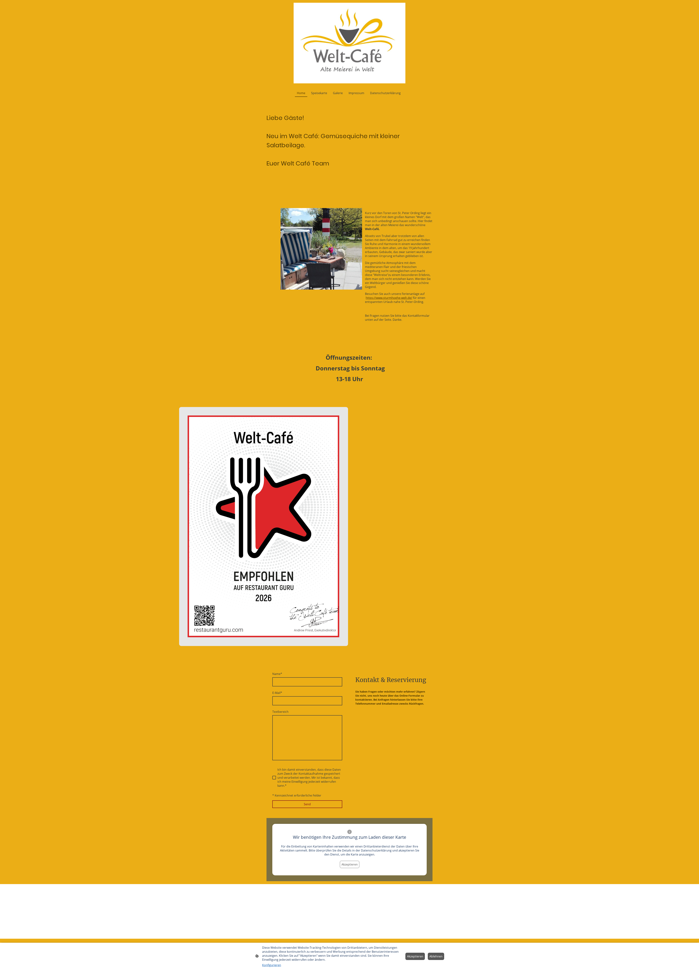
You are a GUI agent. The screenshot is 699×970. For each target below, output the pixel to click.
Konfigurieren (271, 965)
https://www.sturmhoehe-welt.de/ (389, 298)
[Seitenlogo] (349, 43)
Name (277, 674)
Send (307, 804)
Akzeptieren (349, 864)
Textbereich (280, 712)
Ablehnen (436, 956)
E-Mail (277, 693)
